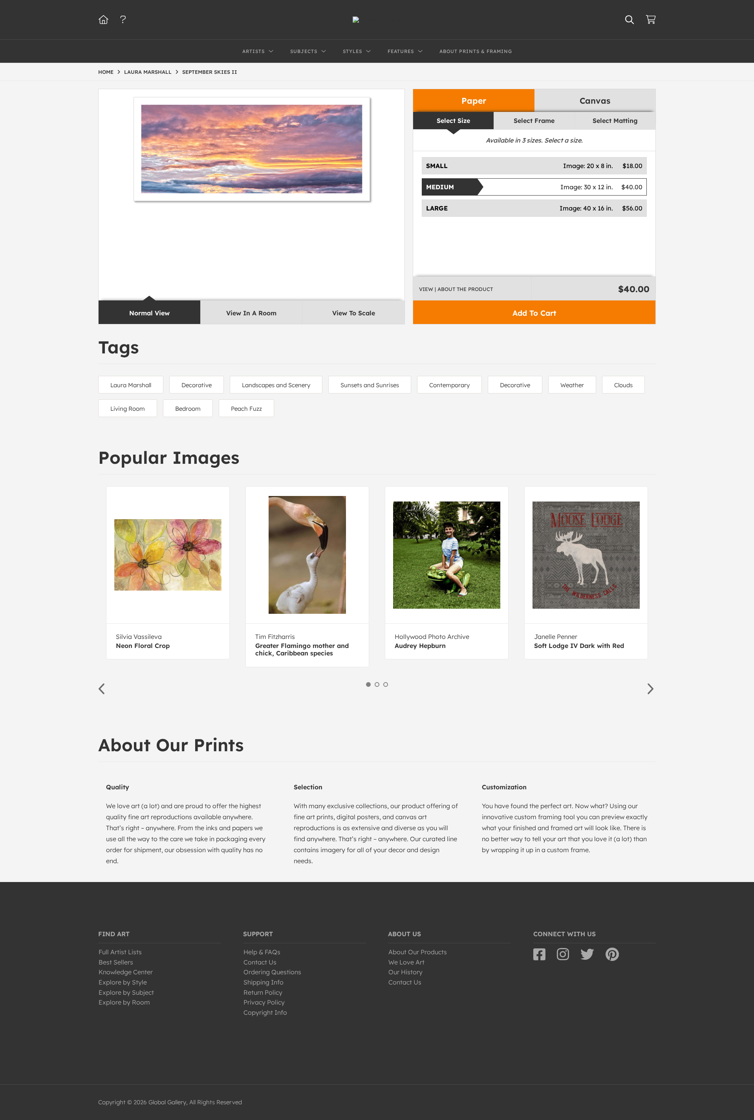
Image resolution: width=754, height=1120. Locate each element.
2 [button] (377, 684)
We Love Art (406, 962)
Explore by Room (124, 1002)
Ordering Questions (272, 972)
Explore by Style (123, 982)
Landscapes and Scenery (276, 385)
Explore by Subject (126, 992)
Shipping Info (263, 982)
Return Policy (262, 992)
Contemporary (449, 385)
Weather (572, 385)
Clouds (623, 385)
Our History (405, 972)
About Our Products (417, 952)
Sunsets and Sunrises (369, 385)
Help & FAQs (261, 952)
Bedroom (188, 408)
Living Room (127, 408)
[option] (168, 572)
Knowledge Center (126, 972)
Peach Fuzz (246, 408)
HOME (105, 72)
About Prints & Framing (475, 51)
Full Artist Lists (120, 952)
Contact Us (259, 962)
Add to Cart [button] (534, 313)
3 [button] (385, 684)
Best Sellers (116, 962)
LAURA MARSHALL (148, 72)
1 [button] (368, 684)
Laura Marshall (130, 385)
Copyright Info (265, 1012)
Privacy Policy (264, 1002)
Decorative (196, 385)
